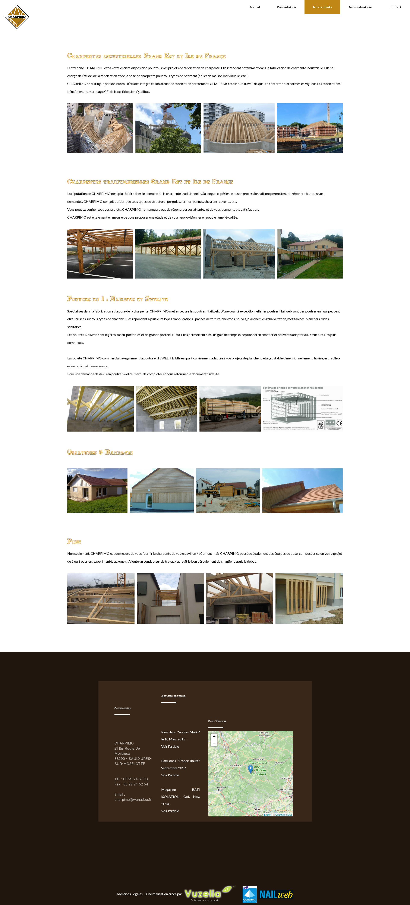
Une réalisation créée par (164, 894)
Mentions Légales (130, 894)
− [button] (214, 743)
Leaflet (267, 814)
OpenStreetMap (283, 814)
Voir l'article (170, 746)
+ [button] (214, 736)
